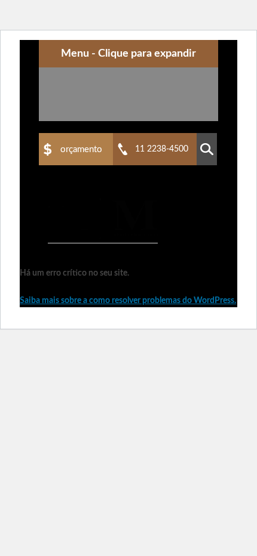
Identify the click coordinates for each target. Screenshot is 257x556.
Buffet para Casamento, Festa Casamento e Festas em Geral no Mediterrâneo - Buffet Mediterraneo (103, 218)
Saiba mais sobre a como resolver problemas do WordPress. (128, 300)
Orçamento (81, 149)
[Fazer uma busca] (207, 149)
